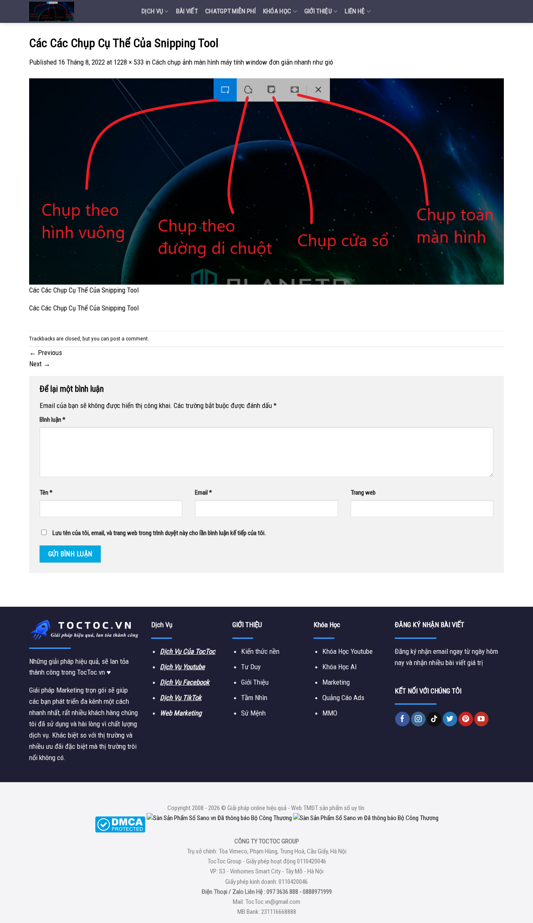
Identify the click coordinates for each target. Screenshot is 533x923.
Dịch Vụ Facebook (184, 682)
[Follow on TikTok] (434, 719)
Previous (45, 352)
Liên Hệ (355, 11)
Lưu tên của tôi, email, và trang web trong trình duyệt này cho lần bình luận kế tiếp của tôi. (159, 533)
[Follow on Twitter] (450, 719)
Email (203, 492)
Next (39, 364)
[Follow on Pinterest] (465, 719)
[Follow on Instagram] (418, 719)
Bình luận (52, 419)
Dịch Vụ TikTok (181, 697)
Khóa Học (277, 11)
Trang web (363, 492)
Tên (46, 492)
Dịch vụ (152, 11)
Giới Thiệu (318, 11)
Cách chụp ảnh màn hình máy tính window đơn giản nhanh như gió (242, 62)
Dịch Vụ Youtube (182, 667)
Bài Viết (187, 11)
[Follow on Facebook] (402, 719)
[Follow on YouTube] (481, 719)
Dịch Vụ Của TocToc (187, 651)
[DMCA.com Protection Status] (120, 824)
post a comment (129, 338)
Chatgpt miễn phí (230, 11)
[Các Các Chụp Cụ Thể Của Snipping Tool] (266, 181)
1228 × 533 (129, 62)
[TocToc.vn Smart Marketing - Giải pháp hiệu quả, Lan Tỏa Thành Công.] (79, 11)
